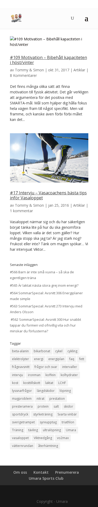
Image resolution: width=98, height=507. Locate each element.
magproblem (22, 398)
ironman (34, 375)
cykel (58, 351)
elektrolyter (20, 359)
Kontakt (41, 472)
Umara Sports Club (46, 478)
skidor (68, 406)
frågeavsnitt (21, 367)
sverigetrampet (23, 422)
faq (71, 359)
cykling (72, 351)
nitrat (40, 398)
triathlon (68, 422)
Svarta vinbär (67, 414)
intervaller (69, 367)
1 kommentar (21, 210)
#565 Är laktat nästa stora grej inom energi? (44, 285)
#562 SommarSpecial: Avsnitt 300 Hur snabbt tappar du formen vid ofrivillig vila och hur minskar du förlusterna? (45, 325)
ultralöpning (52, 430)
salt (56, 406)
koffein (50, 375)
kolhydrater (69, 375)
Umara (71, 430)
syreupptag (48, 422)
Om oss (20, 472)
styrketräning (43, 414)
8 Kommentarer (23, 75)
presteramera (22, 406)
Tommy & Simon (29, 69)
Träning (17, 430)
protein (43, 406)
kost (15, 383)
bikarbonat (42, 351)
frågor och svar (45, 367)
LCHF (62, 383)
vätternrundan (22, 446)
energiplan (56, 359)
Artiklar (79, 69)
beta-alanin (20, 351)
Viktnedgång (43, 438)
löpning (65, 390)
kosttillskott (31, 383)
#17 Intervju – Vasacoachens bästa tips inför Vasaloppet (48, 195)
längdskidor (46, 390)
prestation (57, 398)
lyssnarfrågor (22, 390)
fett (81, 359)
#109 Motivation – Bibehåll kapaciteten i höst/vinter (48, 60)
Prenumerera (67, 472)
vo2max (63, 438)
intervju (17, 375)
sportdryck (20, 414)
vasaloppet (20, 438)
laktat (49, 383)
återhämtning (48, 446)
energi (38, 359)
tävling (33, 430)
